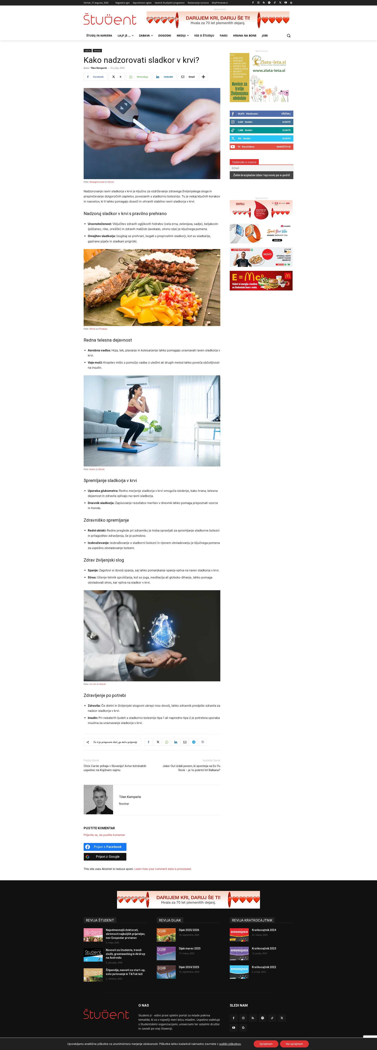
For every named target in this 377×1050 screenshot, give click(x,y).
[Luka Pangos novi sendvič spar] (261, 269)
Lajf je (88, 50)
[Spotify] (269, 3)
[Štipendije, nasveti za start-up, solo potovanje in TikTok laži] (93, 975)
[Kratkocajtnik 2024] (239, 935)
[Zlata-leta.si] (259, 101)
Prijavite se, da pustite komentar (104, 835)
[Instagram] (258, 3)
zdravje (97, 50)
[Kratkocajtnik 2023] (239, 953)
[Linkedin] (175, 742)
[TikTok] (275, 3)
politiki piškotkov (230, 1043)
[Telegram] (194, 742)
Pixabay (103, 328)
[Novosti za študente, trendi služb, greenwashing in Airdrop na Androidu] (93, 955)
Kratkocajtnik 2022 (264, 967)
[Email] (184, 742)
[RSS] (264, 3)
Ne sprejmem (294, 1043)
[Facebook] (253, 3)
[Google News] (291, 3)
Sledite (286, 121)
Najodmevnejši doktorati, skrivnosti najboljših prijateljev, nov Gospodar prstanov (125, 933)
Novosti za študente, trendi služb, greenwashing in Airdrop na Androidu (125, 953)
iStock (110, 181)
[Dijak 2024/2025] (166, 972)
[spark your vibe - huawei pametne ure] (261, 245)
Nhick (92, 328)
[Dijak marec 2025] (166, 953)
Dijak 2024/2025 (189, 967)
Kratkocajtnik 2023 (264, 948)
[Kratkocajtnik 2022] (239, 972)
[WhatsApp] (166, 742)
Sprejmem (266, 1043)
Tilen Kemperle (99, 67)
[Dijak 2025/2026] (166, 935)
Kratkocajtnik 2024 (264, 930)
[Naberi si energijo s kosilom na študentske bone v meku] (261, 292)
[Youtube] (285, 3)
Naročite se (284, 146)
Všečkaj (286, 113)
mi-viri (93, 684)
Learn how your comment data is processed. (163, 868)
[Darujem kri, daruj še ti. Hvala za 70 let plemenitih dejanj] (219, 20)
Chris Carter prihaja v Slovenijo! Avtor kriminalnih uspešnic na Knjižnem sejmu (115, 768)
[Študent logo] (115, 19)
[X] (280, 3)
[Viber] (203, 742)
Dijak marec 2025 (189, 948)
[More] (203, 77)
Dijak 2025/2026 (189, 930)
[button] (288, 35)
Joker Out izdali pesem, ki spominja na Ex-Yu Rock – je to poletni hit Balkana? (191, 768)
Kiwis (92, 469)
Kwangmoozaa (97, 181)
